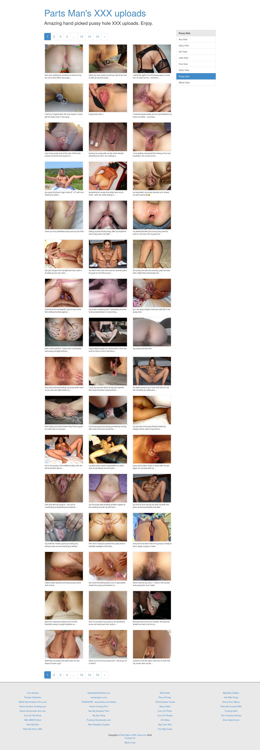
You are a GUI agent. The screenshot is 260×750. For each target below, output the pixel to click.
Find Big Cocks (165, 728)
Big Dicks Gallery (231, 692)
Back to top (130, 742)
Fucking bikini (231, 710)
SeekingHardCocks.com (98, 692)
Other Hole (184, 70)
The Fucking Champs (231, 715)
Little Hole (183, 57)
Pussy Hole (184, 76)
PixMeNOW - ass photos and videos (99, 701)
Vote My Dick (32, 724)
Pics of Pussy (165, 697)
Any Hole (183, 39)
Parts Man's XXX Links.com (133, 734)
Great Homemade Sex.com (33, 710)
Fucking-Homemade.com (99, 719)
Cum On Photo (165, 710)
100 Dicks (165, 719)
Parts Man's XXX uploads (95, 12)
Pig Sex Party (98, 715)
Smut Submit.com (231, 719)
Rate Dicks (165, 692)
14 (89, 36)
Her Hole (183, 51)
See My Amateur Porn (98, 710)
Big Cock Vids (165, 724)
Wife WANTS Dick (32, 719)
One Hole (183, 63)
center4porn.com (99, 697)
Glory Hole (184, 45)
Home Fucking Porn (98, 706)
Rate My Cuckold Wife (231, 706)
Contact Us (130, 737)
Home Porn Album (231, 701)
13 (81, 36)
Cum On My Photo (33, 715)
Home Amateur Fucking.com (32, 706)
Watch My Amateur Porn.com (33, 701)
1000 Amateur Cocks (165, 701)
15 (97, 36)
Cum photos (33, 692)
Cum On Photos (165, 715)
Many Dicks (164, 706)
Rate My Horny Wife (32, 728)
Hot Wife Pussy (231, 697)
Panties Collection (32, 697)
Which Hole (184, 82)
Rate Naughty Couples (99, 724)
